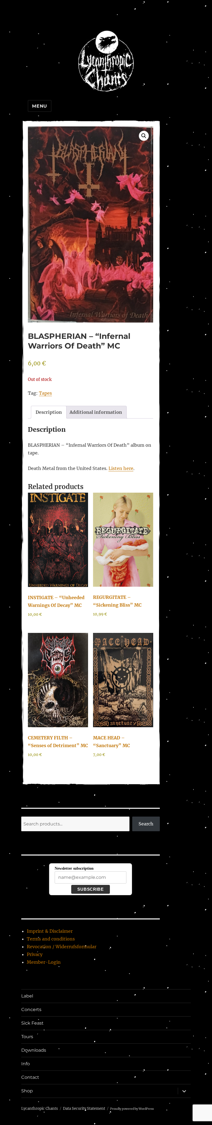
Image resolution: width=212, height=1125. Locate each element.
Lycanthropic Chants (39, 1108)
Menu (39, 106)
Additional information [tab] (96, 412)
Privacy (35, 954)
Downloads (33, 1050)
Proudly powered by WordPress (132, 1109)
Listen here (120, 468)
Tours (27, 1036)
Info (25, 1063)
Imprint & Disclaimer (50, 931)
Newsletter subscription (74, 868)
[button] (144, 136)
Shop (27, 1090)
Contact (30, 1077)
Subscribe (90, 889)
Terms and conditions (51, 939)
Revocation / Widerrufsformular (61, 946)
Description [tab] (49, 412)
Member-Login (44, 962)
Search (146, 824)
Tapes (45, 393)
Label (27, 996)
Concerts (31, 1009)
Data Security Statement (84, 1108)
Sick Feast (32, 1023)
